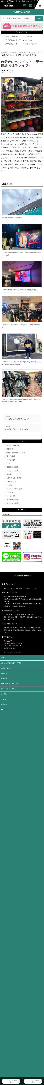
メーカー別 (10, 496)
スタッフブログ (31, 44)
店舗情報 (4, 678)
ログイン (4, 704)
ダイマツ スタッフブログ (11, 652)
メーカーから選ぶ (34, 1081)
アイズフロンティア (13, 40)
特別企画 (9, 449)
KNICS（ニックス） (14, 478)
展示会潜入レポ (11, 44)
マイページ (5, 699)
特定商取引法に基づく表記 (10, 683)
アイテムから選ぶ (12, 1081)
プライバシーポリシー (8, 689)
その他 (9, 485)
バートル (28, 40)
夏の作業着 (10, 456)
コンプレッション (13, 471)
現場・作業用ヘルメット (15, 453)
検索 (39, 18)
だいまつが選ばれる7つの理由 (11, 663)
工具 (8, 463)
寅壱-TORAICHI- (11, 36)
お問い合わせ (5, 668)
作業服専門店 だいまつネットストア (15, 52)
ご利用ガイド (5, 694)
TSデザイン (29, 36)
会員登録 (4, 673)
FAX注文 (4, 709)
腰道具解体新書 (12, 467)
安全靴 (9, 474)
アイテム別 (10, 460)
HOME (3, 658)
